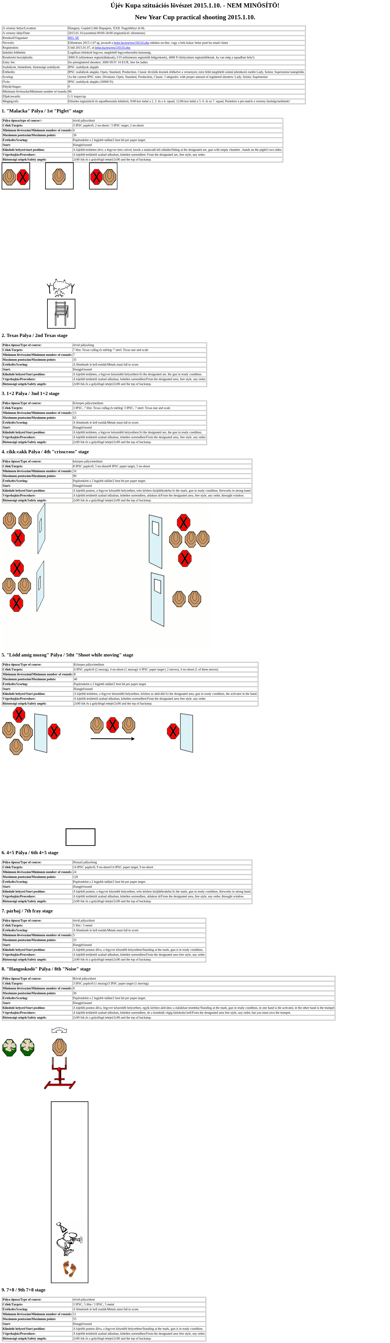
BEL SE (73, 38)
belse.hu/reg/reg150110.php (131, 42)
